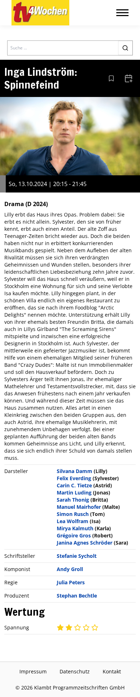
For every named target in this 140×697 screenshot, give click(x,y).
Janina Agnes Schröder (84, 542)
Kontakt (112, 671)
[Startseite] (40, 12)
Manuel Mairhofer (79, 506)
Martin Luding (74, 492)
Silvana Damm (74, 471)
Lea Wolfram (72, 521)
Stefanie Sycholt (77, 555)
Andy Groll (70, 569)
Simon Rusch (73, 514)
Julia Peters (71, 582)
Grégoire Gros (74, 535)
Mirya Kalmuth (75, 528)
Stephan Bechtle (77, 595)
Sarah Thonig (73, 499)
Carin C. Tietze (74, 485)
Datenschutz (75, 671)
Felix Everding (74, 478)
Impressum (33, 671)
